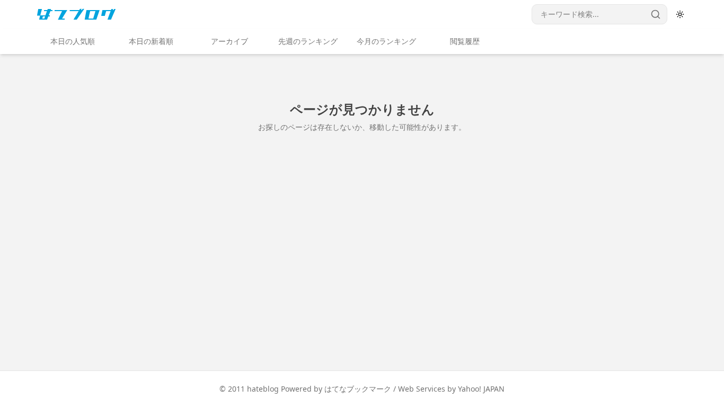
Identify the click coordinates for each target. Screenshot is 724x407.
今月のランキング (386, 41)
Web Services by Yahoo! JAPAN (451, 389)
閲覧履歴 (465, 41)
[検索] (655, 14)
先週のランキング (308, 41)
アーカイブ (229, 41)
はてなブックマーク (357, 389)
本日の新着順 (151, 41)
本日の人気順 (72, 41)
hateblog (263, 389)
